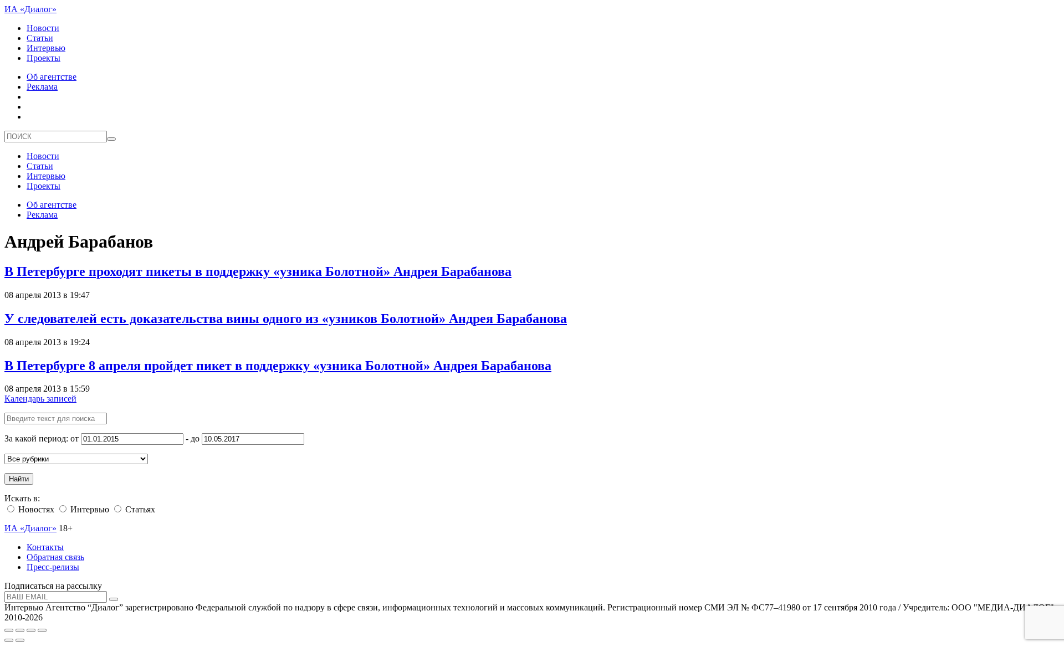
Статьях (139, 509)
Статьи (40, 38)
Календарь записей (40, 398)
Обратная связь (55, 557)
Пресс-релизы (53, 567)
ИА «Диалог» (30, 9)
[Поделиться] (20, 630)
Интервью (46, 48)
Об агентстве (51, 76)
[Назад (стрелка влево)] (8, 640)
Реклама (42, 86)
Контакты (45, 547)
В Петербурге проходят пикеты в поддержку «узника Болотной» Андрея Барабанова (257, 271)
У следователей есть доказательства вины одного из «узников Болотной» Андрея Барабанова (285, 318)
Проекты (43, 58)
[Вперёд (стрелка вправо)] (20, 640)
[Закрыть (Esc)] (8, 630)
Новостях (35, 509)
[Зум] (42, 630)
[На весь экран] (31, 630)
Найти (19, 479)
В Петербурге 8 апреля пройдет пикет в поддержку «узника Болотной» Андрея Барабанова (277, 365)
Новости (43, 28)
